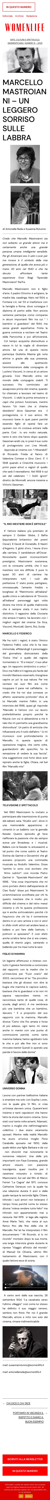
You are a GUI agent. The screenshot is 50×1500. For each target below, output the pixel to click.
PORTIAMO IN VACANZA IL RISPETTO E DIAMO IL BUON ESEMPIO (28, 1417)
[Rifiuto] (47, 1490)
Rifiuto (28, 1496)
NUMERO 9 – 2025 (33, 43)
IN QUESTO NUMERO (18, 7)
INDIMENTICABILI (16, 43)
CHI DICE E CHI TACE (18, 1403)
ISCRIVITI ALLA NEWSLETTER (25, 1459)
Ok (21, 1496)
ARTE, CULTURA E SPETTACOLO (24, 39)
